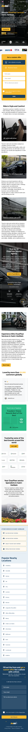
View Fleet (9, 296)
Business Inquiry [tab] (12, 67)
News (22, 728)
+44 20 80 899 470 (12, 1)
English (2, 1)
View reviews (15, 427)
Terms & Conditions (16, 728)
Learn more (18, 296)
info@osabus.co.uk (22, 1)
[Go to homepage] (6, 5)
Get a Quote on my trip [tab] (14, 62)
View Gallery (19, 328)
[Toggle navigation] (25, 6)
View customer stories (14, 286)
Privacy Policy (8, 92)
